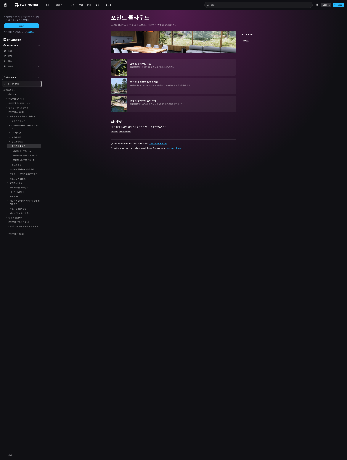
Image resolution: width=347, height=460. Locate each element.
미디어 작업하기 (17, 192)
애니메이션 (16, 133)
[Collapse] (6, 112)
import (114, 132)
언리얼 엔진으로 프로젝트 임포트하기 (23, 227)
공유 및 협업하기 (15, 217)
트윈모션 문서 (9, 90)
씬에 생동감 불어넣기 (19, 187)
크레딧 (246, 40)
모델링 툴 (14, 196)
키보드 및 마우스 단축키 (20, 213)
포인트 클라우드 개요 (22, 151)
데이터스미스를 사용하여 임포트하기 (25, 126)
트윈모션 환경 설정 (18, 208)
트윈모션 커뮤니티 (16, 234)
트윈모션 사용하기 (16, 112)
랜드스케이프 (17, 141)
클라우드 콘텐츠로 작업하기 (22, 169)
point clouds (125, 132)
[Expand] (6, 94)
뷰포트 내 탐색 (16, 183)
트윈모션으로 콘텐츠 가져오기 (23, 116)
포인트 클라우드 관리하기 (24, 160)
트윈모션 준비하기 (16, 98)
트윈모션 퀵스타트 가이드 (19, 103)
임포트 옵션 (17, 164)
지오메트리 (16, 137)
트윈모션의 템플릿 (18, 178)
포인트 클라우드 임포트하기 (25, 155)
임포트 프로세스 (18, 121)
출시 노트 (12, 94)
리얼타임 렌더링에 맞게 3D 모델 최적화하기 (25, 202)
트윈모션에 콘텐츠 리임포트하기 (24, 174)
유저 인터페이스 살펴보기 (19, 107)
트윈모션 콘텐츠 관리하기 (19, 222)
